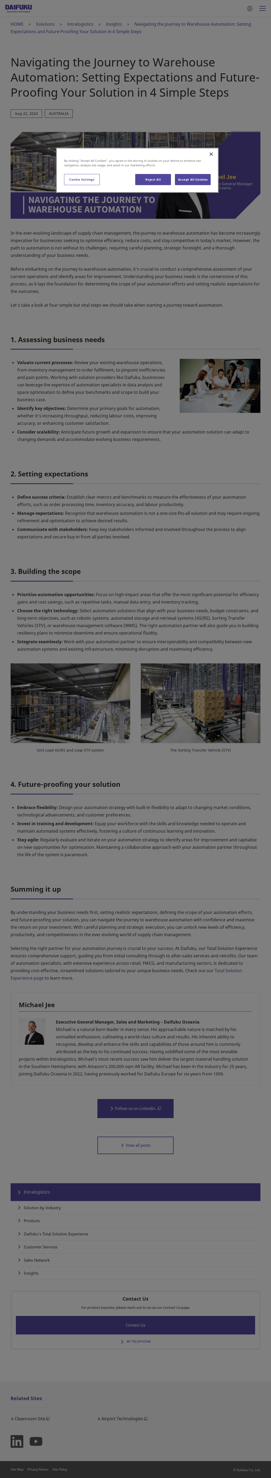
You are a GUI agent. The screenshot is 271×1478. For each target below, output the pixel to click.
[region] (137, 170)
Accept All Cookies (193, 179)
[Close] (211, 154)
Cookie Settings (81, 179)
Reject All (153, 179)
